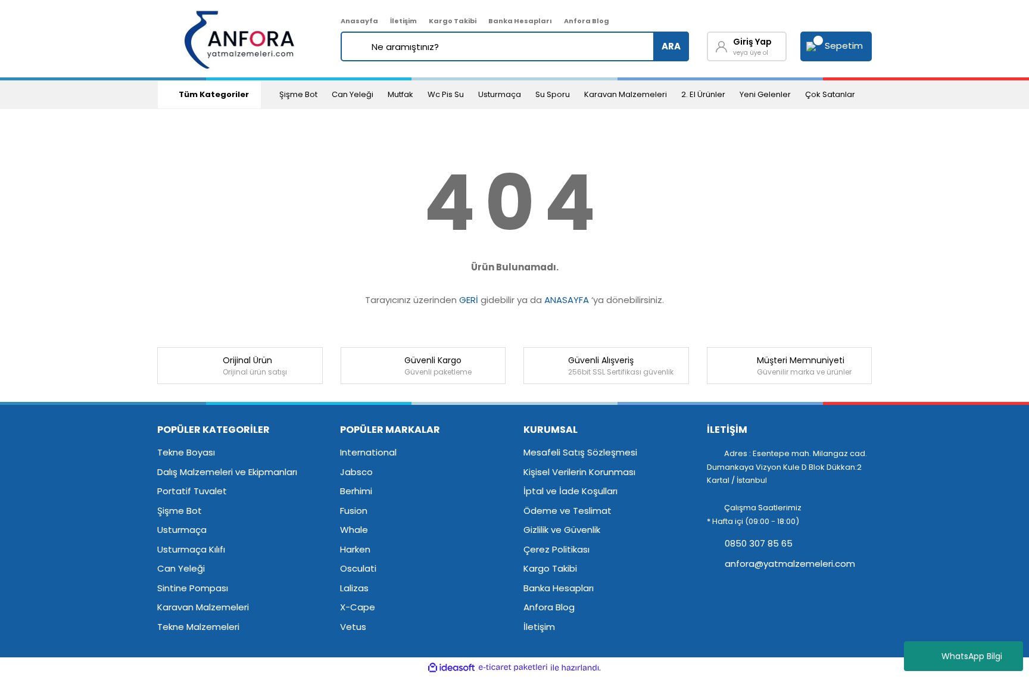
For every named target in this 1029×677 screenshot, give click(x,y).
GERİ (468, 300)
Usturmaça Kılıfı (191, 549)
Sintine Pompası (192, 588)
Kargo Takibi (452, 21)
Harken (355, 549)
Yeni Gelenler (765, 94)
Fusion (353, 510)
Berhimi (356, 491)
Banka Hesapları (520, 21)
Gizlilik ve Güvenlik (561, 529)
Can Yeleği (352, 94)
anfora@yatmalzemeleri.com (788, 563)
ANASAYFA (566, 300)
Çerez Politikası (556, 549)
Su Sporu (552, 94)
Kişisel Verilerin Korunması (579, 472)
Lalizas (354, 588)
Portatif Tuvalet (192, 491)
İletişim (403, 21)
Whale (354, 529)
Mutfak (400, 94)
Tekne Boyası (186, 452)
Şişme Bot (298, 94)
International (368, 452)
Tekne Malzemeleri (198, 626)
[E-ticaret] (513, 668)
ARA (671, 46)
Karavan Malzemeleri (625, 94)
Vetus (353, 626)
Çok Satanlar (830, 94)
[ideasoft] (451, 668)
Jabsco (356, 472)
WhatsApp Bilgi (971, 656)
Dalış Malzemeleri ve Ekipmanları (227, 472)
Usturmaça (499, 94)
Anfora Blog (586, 21)
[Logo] (240, 38)
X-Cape (357, 607)
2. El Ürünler (703, 94)
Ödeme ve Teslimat (567, 510)
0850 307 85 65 (757, 543)
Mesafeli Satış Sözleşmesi (580, 452)
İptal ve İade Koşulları (570, 491)
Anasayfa (359, 21)
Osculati (358, 568)
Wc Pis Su (446, 94)
